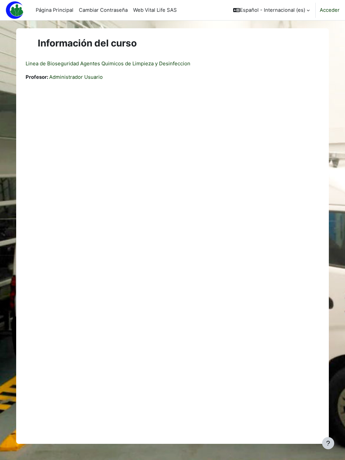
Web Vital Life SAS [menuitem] (155, 10)
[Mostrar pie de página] (328, 443)
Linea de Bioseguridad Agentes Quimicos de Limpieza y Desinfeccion (108, 63)
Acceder (330, 10)
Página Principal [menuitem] (54, 10)
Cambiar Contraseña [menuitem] (103, 10)
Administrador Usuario (76, 77)
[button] (271, 10)
